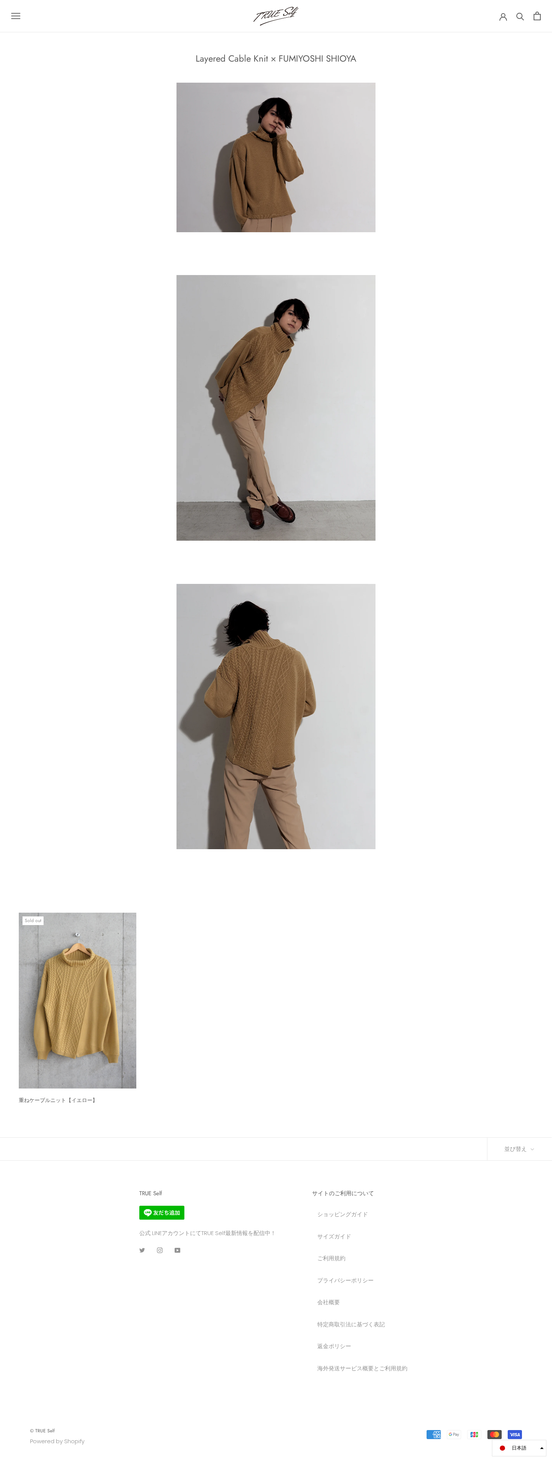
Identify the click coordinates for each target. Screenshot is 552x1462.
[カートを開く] (537, 16)
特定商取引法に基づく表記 (351, 1324)
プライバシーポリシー (345, 1280)
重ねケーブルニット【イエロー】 (58, 1100)
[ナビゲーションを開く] (15, 16)
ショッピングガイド (342, 1214)
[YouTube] (177, 1250)
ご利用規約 (331, 1258)
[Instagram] (160, 1250)
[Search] (520, 16)
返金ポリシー (334, 1346)
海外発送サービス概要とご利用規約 (362, 1368)
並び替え (516, 1149)
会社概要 (328, 1302)
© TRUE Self (42, 1430)
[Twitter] (142, 1250)
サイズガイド (334, 1236)
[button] (519, 1448)
